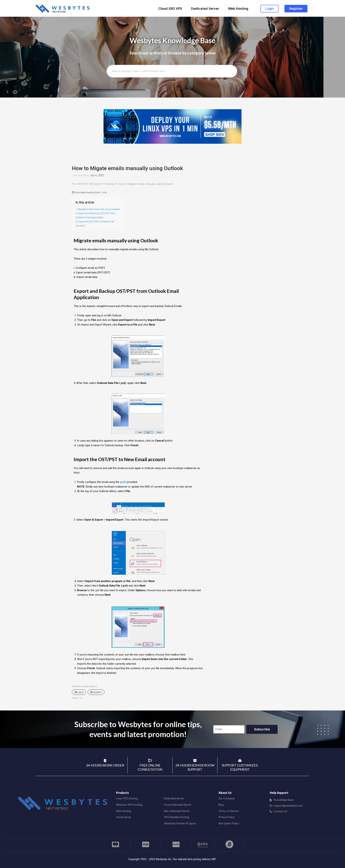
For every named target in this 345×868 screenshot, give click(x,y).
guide (123, 482)
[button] (270, 8)
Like (80, 692)
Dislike (97, 692)
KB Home (95, 184)
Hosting (110, 184)
